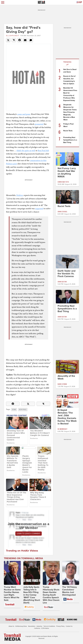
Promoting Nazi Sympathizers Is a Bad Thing (70, 140)
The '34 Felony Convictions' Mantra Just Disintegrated (69, 591)
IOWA (14, 409)
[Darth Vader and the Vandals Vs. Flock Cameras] (67, 261)
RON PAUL (23, 409)
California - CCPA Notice (41, 628)
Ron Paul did (43, 150)
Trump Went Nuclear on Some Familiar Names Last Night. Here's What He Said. (12, 593)
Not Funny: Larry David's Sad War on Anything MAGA (67, 172)
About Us (11, 626)
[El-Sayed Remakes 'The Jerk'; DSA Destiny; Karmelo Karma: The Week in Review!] (67, 401)
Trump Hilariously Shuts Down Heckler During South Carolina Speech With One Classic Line (51, 595)
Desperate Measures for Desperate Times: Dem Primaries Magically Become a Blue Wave (70, 112)
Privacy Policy (60, 626)
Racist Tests (68, 131)
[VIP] (79, 2)
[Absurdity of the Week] (67, 367)
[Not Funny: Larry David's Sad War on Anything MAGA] (67, 159)
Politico (19, 195)
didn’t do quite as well (26, 150)
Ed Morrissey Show (21, 626)
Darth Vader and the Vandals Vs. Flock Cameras (66, 273)
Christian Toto (63, 182)
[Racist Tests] (67, 197)
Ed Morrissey (62, 429)
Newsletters (31, 626)
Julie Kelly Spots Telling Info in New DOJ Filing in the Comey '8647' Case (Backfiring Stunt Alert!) (31, 595)
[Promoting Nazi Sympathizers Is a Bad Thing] (67, 296)
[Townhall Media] (12, 637)
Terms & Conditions (49, 626)
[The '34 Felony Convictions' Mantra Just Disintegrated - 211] (70, 573)
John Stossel (62, 211)
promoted (39, 124)
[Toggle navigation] (2, 2)
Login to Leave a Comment (28, 533)
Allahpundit (12, 36)
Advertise (39, 626)
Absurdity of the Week (66, 377)
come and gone (23, 114)
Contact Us (69, 626)
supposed (39, 208)
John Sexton (62, 281)
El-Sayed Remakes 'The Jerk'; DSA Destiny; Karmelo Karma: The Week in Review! (67, 417)
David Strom (62, 384)
